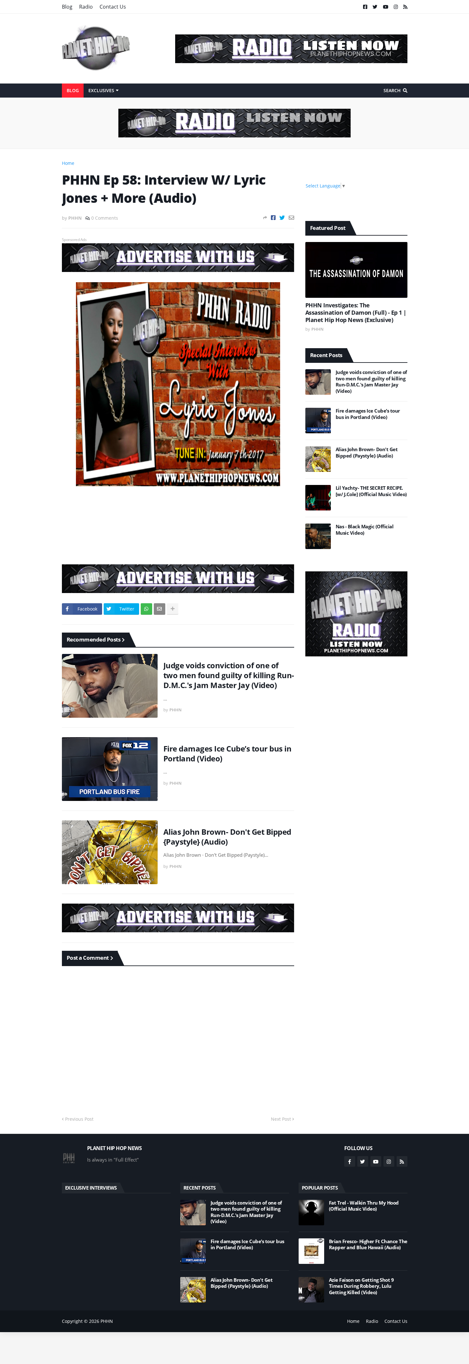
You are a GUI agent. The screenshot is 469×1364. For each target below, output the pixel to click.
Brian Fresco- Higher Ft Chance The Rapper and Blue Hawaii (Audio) (368, 1244)
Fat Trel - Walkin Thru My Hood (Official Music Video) (364, 1206)
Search (392, 90)
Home (68, 163)
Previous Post (79, 1119)
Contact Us (113, 6)
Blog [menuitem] (73, 90)
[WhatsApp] (146, 609)
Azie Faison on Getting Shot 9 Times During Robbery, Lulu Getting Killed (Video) (361, 1286)
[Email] (291, 217)
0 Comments (104, 218)
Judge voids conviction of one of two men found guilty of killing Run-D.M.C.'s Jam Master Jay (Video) (228, 675)
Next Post (281, 1119)
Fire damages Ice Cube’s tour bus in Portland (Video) (227, 753)
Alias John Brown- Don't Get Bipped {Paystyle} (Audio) (227, 837)
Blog (67, 6)
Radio (86, 6)
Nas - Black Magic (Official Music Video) (365, 530)
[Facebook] (273, 217)
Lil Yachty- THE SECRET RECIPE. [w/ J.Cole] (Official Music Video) (371, 491)
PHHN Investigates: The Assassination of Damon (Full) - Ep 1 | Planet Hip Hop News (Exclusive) (355, 313)
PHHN (106, 1321)
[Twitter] (282, 217)
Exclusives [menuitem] (101, 90)
